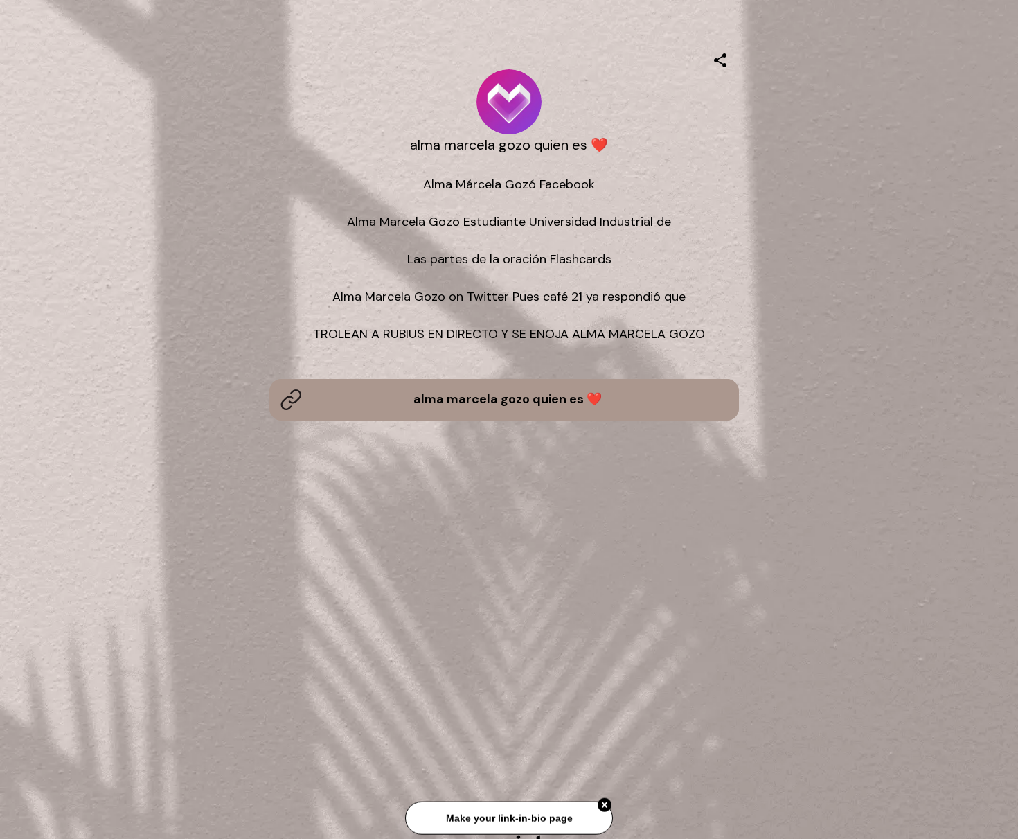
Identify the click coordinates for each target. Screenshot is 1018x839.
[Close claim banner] (604, 806)
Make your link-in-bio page (508, 818)
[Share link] (720, 58)
